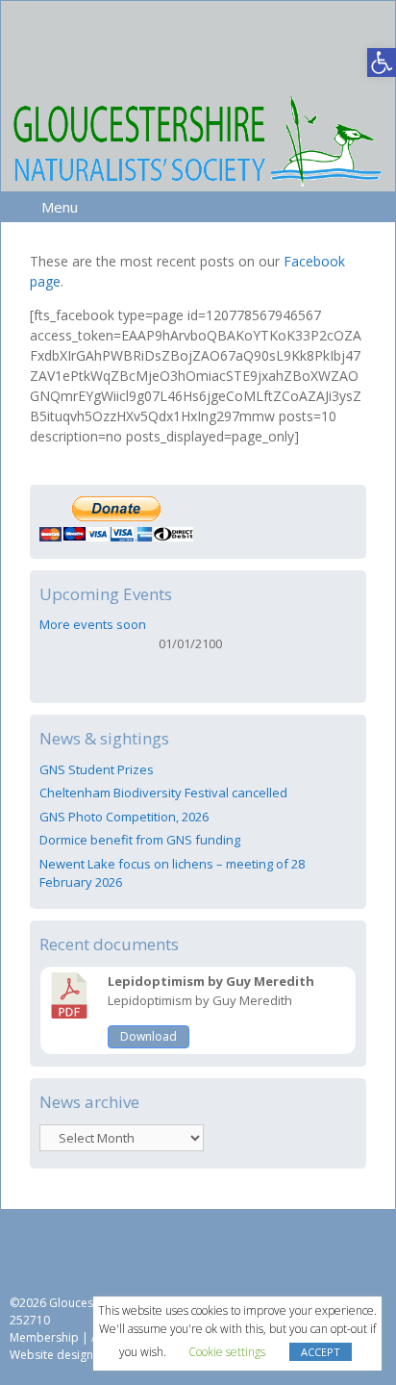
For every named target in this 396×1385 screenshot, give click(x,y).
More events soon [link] (92, 624)
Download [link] (148, 1036)
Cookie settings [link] (226, 1352)
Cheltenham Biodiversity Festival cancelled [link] (163, 792)
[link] (381, 62)
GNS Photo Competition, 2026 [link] (124, 816)
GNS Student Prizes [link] (96, 769)
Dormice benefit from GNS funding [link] (139, 839)
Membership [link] (44, 1337)
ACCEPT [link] (320, 1352)
